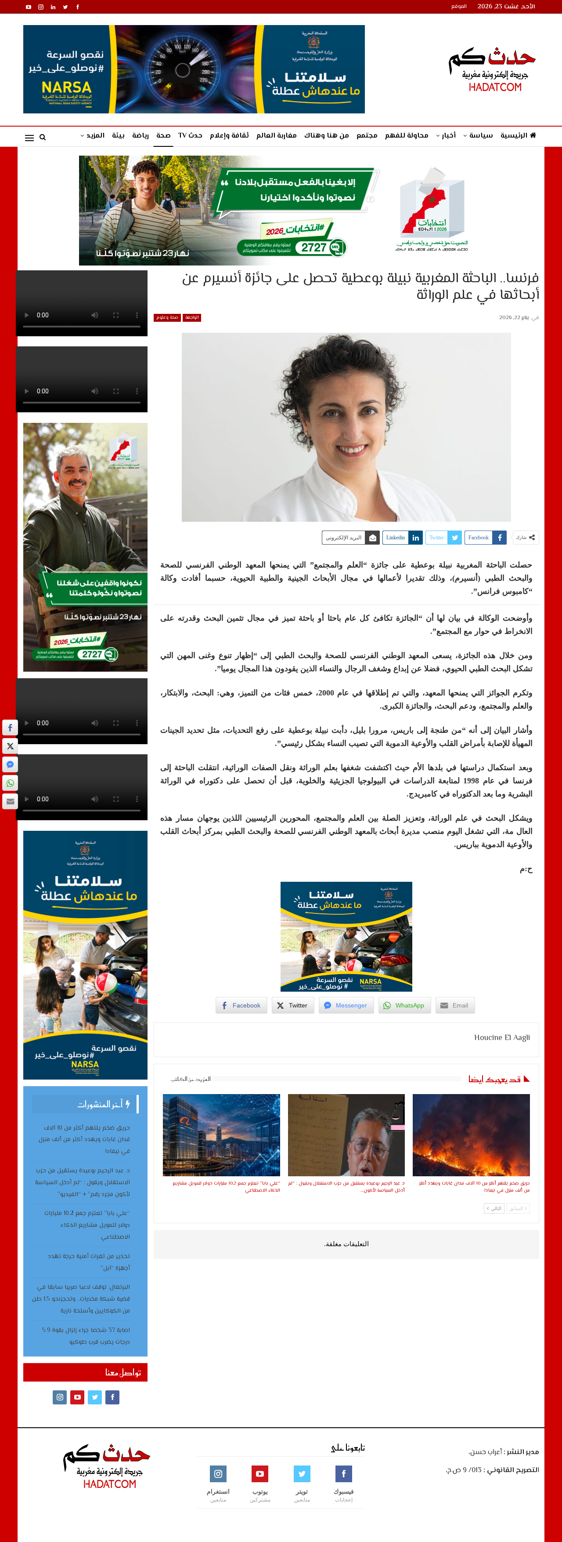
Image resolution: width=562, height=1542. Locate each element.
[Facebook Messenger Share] (10, 764)
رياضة (140, 136)
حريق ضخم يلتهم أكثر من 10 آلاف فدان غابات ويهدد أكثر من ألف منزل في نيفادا (84, 1140)
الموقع (459, 7)
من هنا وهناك (326, 136)
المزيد (95, 136)
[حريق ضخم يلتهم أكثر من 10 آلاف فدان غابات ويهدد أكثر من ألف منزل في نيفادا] (471, 1135)
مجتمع (367, 136)
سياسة (481, 136)
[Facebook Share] (10, 727)
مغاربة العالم (276, 136)
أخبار (449, 136)
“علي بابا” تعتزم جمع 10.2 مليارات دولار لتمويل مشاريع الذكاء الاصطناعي (87, 1225)
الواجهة (191, 317)
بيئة (118, 136)
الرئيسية (514, 136)
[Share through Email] (10, 801)
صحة (163, 136)
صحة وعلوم (167, 317)
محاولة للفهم (407, 136)
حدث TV (190, 136)
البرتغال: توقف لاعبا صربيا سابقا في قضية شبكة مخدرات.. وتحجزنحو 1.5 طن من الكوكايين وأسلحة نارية (81, 1299)
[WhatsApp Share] (10, 783)
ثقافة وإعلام (229, 136)
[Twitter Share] (10, 746)
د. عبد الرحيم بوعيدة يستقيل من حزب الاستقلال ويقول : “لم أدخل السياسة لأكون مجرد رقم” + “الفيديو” (82, 1183)
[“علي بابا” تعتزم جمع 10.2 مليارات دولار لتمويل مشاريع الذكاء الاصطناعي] (221, 1135)
